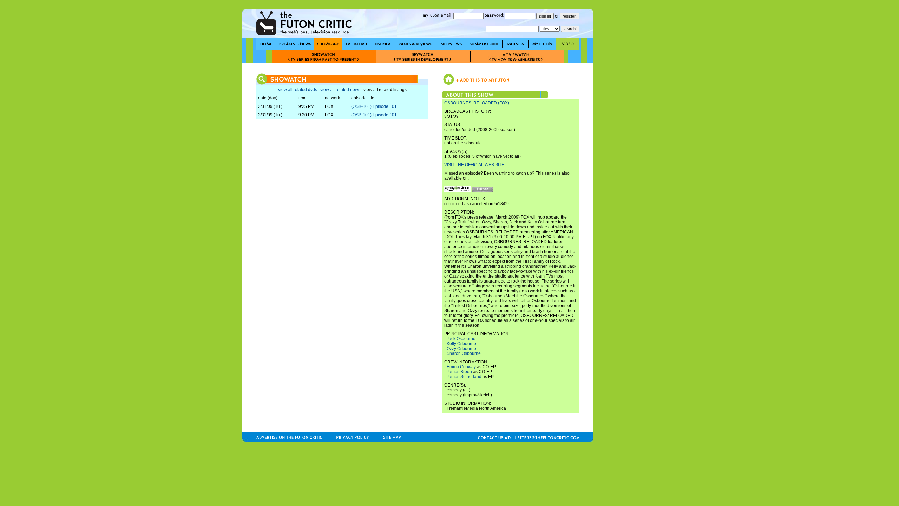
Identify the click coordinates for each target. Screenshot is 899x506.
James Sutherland (464, 376)
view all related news (340, 89)
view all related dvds (297, 89)
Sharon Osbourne (464, 353)
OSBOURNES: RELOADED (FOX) (476, 102)
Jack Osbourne (461, 338)
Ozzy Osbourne (461, 348)
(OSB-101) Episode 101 (374, 106)
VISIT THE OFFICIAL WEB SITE (474, 164)
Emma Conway (461, 366)
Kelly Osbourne (461, 343)
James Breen (459, 371)
